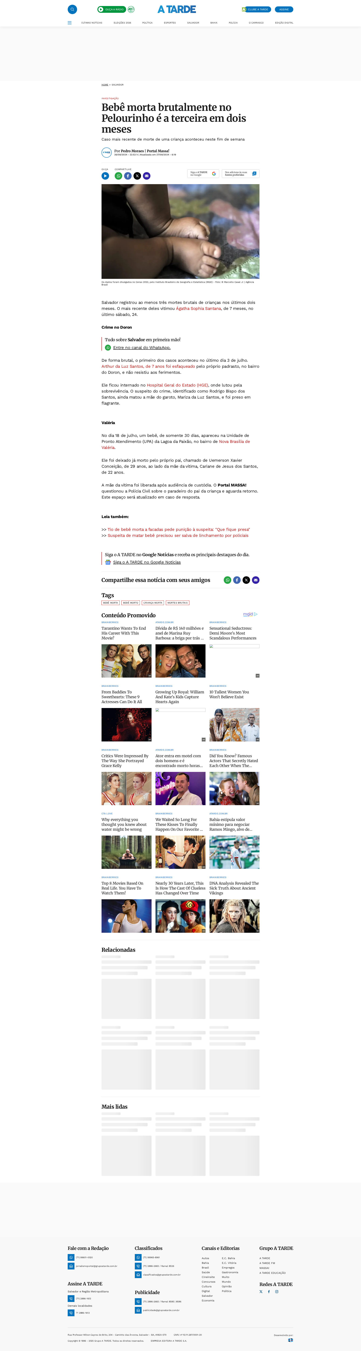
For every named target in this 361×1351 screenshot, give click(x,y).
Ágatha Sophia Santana (198, 308)
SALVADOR (193, 22)
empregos (228, 1267)
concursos (208, 1281)
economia (208, 1300)
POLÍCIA (233, 22)
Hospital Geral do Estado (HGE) (177, 385)
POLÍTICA (147, 22)
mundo (226, 1281)
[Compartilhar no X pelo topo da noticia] (137, 176)
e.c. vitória (229, 1262)
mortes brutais (178, 602)
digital (206, 1291)
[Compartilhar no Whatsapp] (118, 176)
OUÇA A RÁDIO (114, 9)
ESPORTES (170, 22)
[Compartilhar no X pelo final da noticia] (246, 580)
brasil (205, 1267)
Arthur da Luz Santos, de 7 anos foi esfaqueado (148, 366)
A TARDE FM (267, 1263)
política (226, 1291)
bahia (205, 1262)
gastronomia (230, 1272)
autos (205, 1258)
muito (225, 1276)
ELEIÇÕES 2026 (122, 22)
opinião (227, 1286)
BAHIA (213, 22)
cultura (207, 1286)
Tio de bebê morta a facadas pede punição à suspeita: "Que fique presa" (179, 529)
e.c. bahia (228, 1258)
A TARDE (264, 1258)
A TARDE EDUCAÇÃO (272, 1272)
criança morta (152, 602)
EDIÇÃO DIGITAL (284, 22)
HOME (105, 84)
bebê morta (110, 602)
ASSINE (284, 9)
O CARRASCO (256, 22)
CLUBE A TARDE (258, 9)
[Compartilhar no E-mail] (146, 176)
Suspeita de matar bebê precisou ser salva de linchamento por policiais (178, 535)
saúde (206, 1272)
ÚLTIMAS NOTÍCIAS (91, 22)
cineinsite (208, 1276)
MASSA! (264, 1267)
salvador (207, 1295)
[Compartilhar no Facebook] (128, 176)
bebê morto (130, 602)
